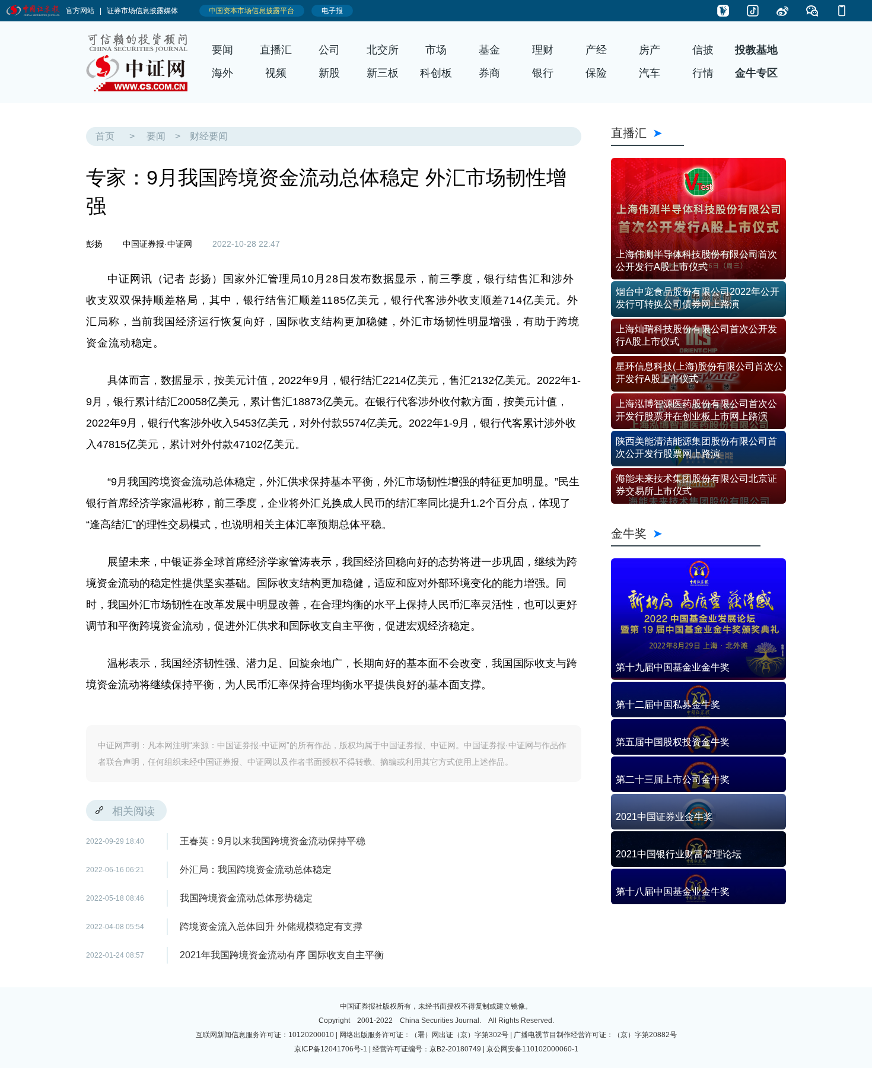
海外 (222, 73)
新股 (329, 73)
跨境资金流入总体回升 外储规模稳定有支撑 (271, 926)
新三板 (383, 73)
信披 (703, 50)
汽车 (649, 73)
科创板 (436, 73)
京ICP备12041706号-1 (330, 1049)
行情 (703, 73)
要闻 (222, 50)
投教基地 (756, 50)
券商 (489, 73)
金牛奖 (685, 533)
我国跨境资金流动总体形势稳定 (246, 898)
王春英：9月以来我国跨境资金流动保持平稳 (272, 841)
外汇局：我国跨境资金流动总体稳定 (256, 869)
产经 (596, 50)
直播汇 (276, 50)
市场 (436, 50)
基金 (489, 50)
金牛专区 (756, 73)
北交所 (383, 50)
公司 (329, 50)
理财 (542, 50)
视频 (276, 73)
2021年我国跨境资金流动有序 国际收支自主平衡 (282, 955)
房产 (649, 50)
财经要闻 (209, 136)
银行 (542, 73)
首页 (105, 136)
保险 (596, 73)
